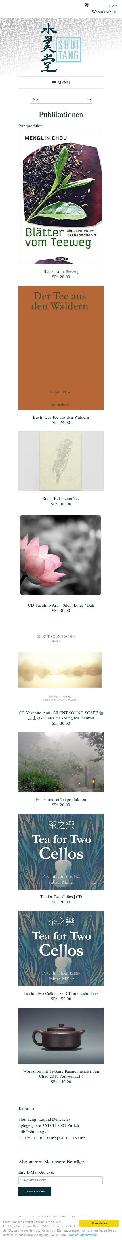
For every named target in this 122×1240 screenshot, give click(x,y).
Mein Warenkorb (105, 8)
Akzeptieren (99, 1223)
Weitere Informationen (83, 1235)
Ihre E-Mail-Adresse (36, 1172)
